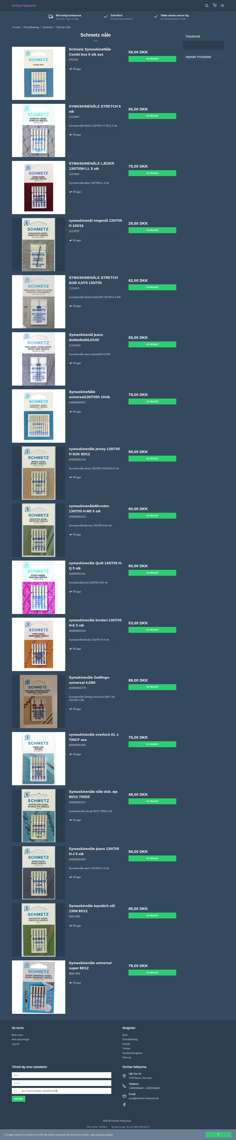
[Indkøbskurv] (214, 5)
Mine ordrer (17, 1035)
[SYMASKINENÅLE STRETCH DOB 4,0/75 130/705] (38, 302)
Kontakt (126, 1044)
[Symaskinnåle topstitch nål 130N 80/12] (38, 930)
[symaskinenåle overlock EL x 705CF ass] (38, 758)
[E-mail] (61, 1082)
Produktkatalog (130, 1039)
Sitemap (126, 1057)
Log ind (15, 1044)
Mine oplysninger (20, 1039)
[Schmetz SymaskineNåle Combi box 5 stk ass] (38, 73)
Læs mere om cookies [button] (101, 1134)
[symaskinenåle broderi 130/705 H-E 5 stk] (38, 644)
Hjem (125, 1035)
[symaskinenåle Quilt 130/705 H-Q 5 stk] (38, 587)
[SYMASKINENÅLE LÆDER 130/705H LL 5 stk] (38, 187)
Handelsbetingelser (132, 1053)
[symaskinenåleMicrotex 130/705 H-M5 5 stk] (38, 530)
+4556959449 (136, 1088)
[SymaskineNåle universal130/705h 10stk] (38, 416)
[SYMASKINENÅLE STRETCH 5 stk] (38, 130)
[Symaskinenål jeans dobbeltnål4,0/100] (38, 359)
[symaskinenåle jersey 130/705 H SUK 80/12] (38, 473)
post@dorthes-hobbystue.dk (144, 1098)
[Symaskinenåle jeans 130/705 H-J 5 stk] (38, 873)
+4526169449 (152, 1088)
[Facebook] (124, 1105)
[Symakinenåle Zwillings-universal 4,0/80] (38, 701)
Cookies (126, 1048)
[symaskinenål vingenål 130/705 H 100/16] (38, 244)
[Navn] (61, 1075)
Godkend (18, 1098)
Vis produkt (152, 58)
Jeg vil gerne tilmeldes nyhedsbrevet (38, 1090)
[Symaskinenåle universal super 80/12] (38, 987)
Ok (218, 1134)
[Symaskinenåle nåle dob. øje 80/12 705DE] (38, 816)
